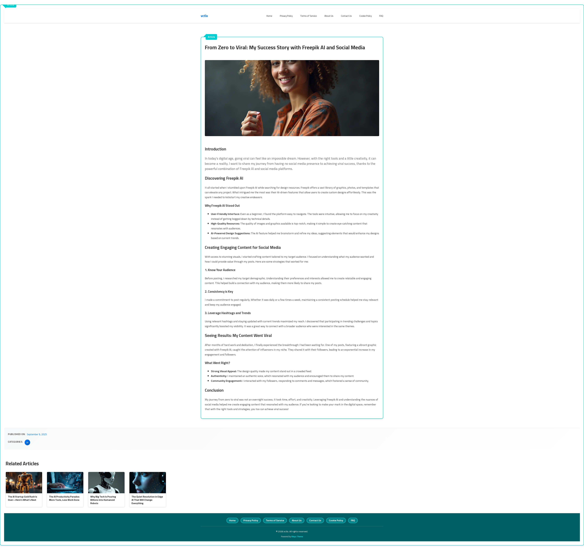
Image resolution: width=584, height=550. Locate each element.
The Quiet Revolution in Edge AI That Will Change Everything (147, 499)
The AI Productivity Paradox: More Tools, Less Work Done (64, 498)
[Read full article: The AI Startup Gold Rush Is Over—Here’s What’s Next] (24, 482)
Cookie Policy (365, 16)
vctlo (204, 16)
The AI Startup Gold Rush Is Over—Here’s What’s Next (22, 498)
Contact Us (346, 16)
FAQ (381, 16)
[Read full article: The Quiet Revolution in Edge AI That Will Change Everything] (147, 482)
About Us (328, 16)
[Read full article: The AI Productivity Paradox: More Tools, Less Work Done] (65, 482)
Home (269, 16)
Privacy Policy (286, 16)
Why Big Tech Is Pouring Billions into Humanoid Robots (103, 499)
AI (27, 442)
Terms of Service (308, 16)
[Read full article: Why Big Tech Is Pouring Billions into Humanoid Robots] (106, 482)
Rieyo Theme (297, 536)
